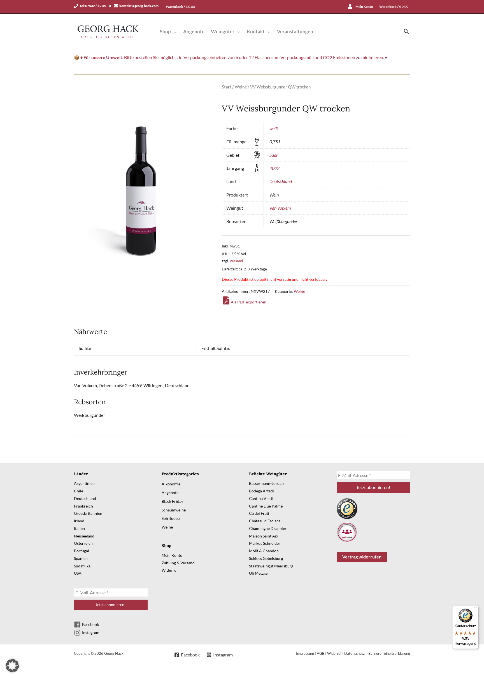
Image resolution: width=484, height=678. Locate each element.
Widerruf (170, 570)
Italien (79, 528)
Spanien (81, 558)
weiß (273, 128)
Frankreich (83, 506)
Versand (236, 261)
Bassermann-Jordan (266, 483)
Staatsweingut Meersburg (271, 566)
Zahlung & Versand (178, 562)
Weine (241, 86)
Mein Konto (172, 555)
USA (78, 573)
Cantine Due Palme (266, 506)
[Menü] (475, 608)
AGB (320, 653)
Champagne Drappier (268, 528)
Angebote (170, 492)
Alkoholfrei (172, 483)
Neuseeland (84, 536)
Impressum (305, 653)
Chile (78, 490)
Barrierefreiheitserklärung (389, 653)
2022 (274, 168)
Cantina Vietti (261, 498)
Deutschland (280, 181)
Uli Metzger (259, 573)
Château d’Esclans (264, 520)
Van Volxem (280, 208)
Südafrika (82, 566)
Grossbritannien (88, 513)
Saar (273, 155)
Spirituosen (172, 518)
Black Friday (172, 501)
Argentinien (84, 483)
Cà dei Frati (259, 513)
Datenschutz (355, 653)
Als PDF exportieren (248, 302)
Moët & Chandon (264, 550)
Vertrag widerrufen (361, 556)
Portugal (81, 550)
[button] (173, 31)
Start (226, 86)
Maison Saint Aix (263, 536)
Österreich (83, 543)
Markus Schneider (264, 543)
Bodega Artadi (261, 490)
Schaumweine (174, 510)
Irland (79, 520)
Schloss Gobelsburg (266, 558)
